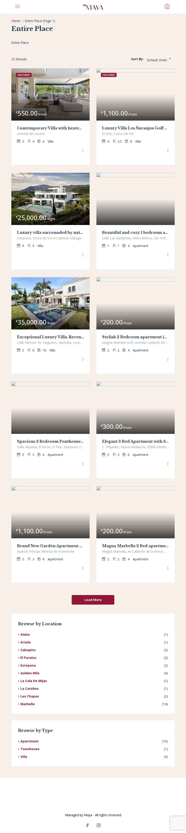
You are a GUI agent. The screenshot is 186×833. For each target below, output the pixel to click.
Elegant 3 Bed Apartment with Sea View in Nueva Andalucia (135, 441)
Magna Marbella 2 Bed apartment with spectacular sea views (135, 546)
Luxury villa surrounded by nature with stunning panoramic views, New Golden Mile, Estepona (50, 232)
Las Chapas (29, 696)
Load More (93, 600)
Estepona (28, 665)
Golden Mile (29, 673)
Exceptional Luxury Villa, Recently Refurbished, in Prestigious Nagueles (50, 337)
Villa (23, 756)
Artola (25, 642)
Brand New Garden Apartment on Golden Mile (50, 546)
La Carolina (29, 688)
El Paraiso (28, 657)
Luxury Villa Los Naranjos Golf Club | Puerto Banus (135, 128)
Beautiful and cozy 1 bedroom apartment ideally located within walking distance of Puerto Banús (135, 232)
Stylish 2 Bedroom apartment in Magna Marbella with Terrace (135, 337)
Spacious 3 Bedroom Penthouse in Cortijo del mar (50, 441)
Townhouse (29, 749)
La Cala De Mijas (33, 681)
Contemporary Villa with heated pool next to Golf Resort (50, 128)
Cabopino (28, 650)
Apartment (29, 741)
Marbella (27, 704)
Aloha (25, 634)
